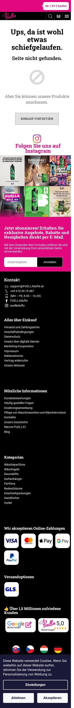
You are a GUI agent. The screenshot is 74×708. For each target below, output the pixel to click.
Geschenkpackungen (17, 493)
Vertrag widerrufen (16, 360)
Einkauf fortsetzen (37, 119)
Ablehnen (18, 698)
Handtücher (11, 498)
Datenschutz (12, 336)
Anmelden (50, 262)
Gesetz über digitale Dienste (21, 341)
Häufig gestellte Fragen (19, 403)
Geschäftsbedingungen (19, 332)
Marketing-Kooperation (19, 346)
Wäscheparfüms (14, 464)
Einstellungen (35, 685)
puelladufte (17, 305)
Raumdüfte (11, 474)
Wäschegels (11, 469)
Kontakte (10, 417)
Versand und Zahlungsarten (22, 327)
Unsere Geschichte (16, 422)
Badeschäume (13, 488)
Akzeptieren (52, 698)
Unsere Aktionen (14, 365)
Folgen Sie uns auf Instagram (38, 148)
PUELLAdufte (19, 300)
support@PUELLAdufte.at (27, 286)
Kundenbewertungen (17, 398)
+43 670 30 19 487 (22, 291)
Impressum (11, 351)
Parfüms (9, 483)
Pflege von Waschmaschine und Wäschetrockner (35, 412)
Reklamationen (13, 355)
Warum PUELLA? (15, 427)
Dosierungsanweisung (18, 407)
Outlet (8, 502)
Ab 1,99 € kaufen (56, 6)
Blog (7, 431)
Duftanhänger (13, 479)
